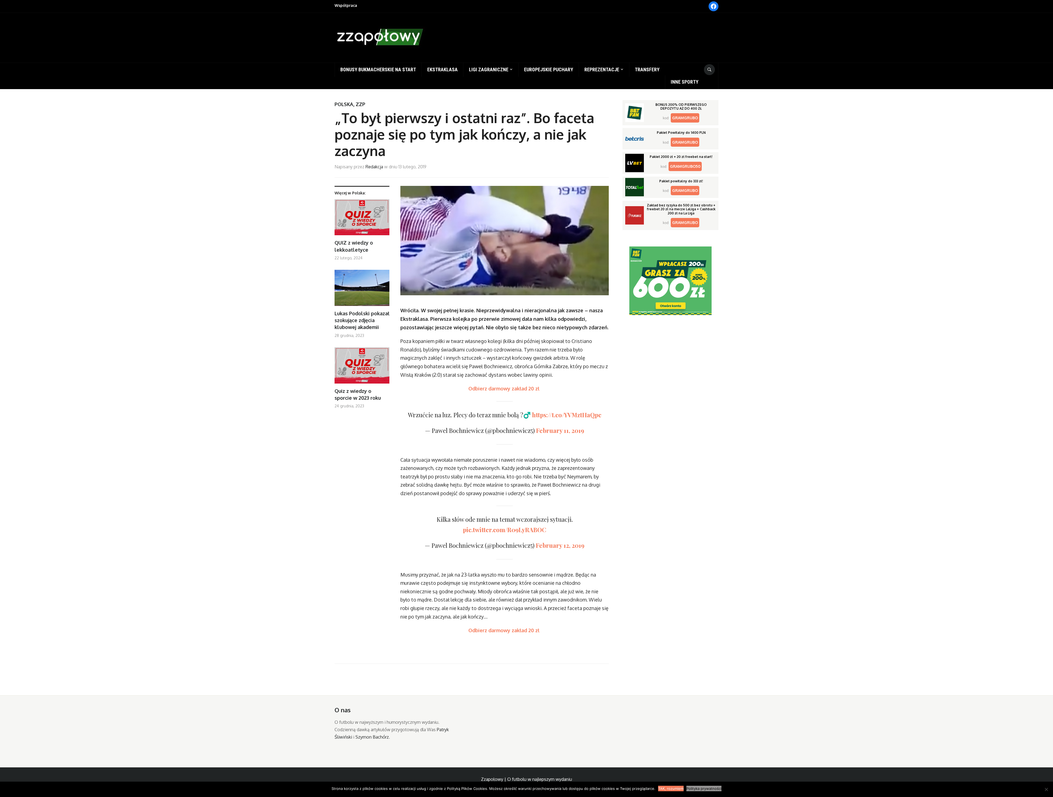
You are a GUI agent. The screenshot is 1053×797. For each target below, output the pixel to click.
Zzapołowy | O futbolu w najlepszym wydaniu (526, 779)
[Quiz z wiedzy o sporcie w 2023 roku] (362, 367)
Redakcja (374, 166)
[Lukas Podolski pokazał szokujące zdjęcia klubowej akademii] (362, 290)
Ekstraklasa (442, 69)
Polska (344, 104)
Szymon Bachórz (372, 737)
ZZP (360, 104)
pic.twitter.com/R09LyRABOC (504, 530)
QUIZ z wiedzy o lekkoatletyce (354, 246)
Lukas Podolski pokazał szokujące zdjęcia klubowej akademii (362, 320)
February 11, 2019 (560, 430)
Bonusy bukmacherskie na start (378, 69)
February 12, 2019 (560, 545)
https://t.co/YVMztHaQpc (566, 415)
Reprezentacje (601, 69)
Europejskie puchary (548, 69)
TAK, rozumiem (671, 788)
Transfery (647, 69)
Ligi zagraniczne (488, 69)
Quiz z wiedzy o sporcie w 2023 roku (358, 394)
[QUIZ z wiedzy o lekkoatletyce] (362, 219)
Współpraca (346, 5)
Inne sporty (684, 82)
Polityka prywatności (703, 788)
